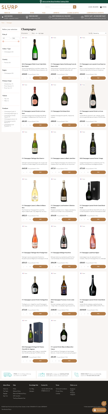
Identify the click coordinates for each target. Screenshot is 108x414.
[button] (10, 34)
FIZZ (43, 13)
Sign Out (5, 396)
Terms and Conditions (61, 389)
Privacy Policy (59, 391)
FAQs (14, 389)
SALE (20, 13)
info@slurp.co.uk (45, 391)
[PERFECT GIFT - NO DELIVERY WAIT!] (93, 17)
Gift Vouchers (16, 396)
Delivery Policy (17, 391)
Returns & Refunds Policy (19, 393)
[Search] (74, 6)
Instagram (72, 394)
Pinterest (72, 392)
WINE (32, 13)
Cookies (58, 393)
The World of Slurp (6, 409)
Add (40, 78)
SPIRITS (56, 13)
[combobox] (59, 6)
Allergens (31, 391)
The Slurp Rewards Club (19, 398)
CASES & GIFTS (73, 13)
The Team (5, 391)
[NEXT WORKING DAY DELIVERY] (61, 17)
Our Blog (31, 389)
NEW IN (7, 13)
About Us (5, 389)
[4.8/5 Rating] (10, 17)
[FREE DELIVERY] (33, 17)
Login (90, 7)
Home (3, 22)
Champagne (9, 22)
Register (95, 7)
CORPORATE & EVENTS (95, 13)
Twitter (72, 391)
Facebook (72, 389)
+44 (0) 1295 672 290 (47, 389)
